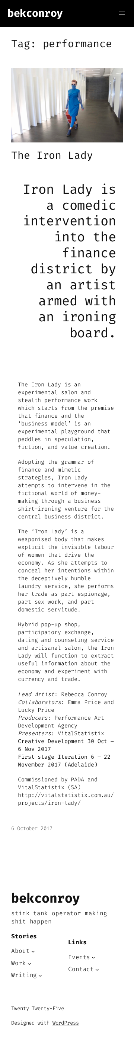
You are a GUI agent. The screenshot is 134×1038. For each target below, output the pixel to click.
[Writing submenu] (40, 975)
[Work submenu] (29, 963)
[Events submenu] (93, 957)
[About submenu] (33, 951)
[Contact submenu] (97, 969)
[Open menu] (122, 13)
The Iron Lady (52, 155)
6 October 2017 (31, 828)
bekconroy (35, 13)
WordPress (65, 1022)
